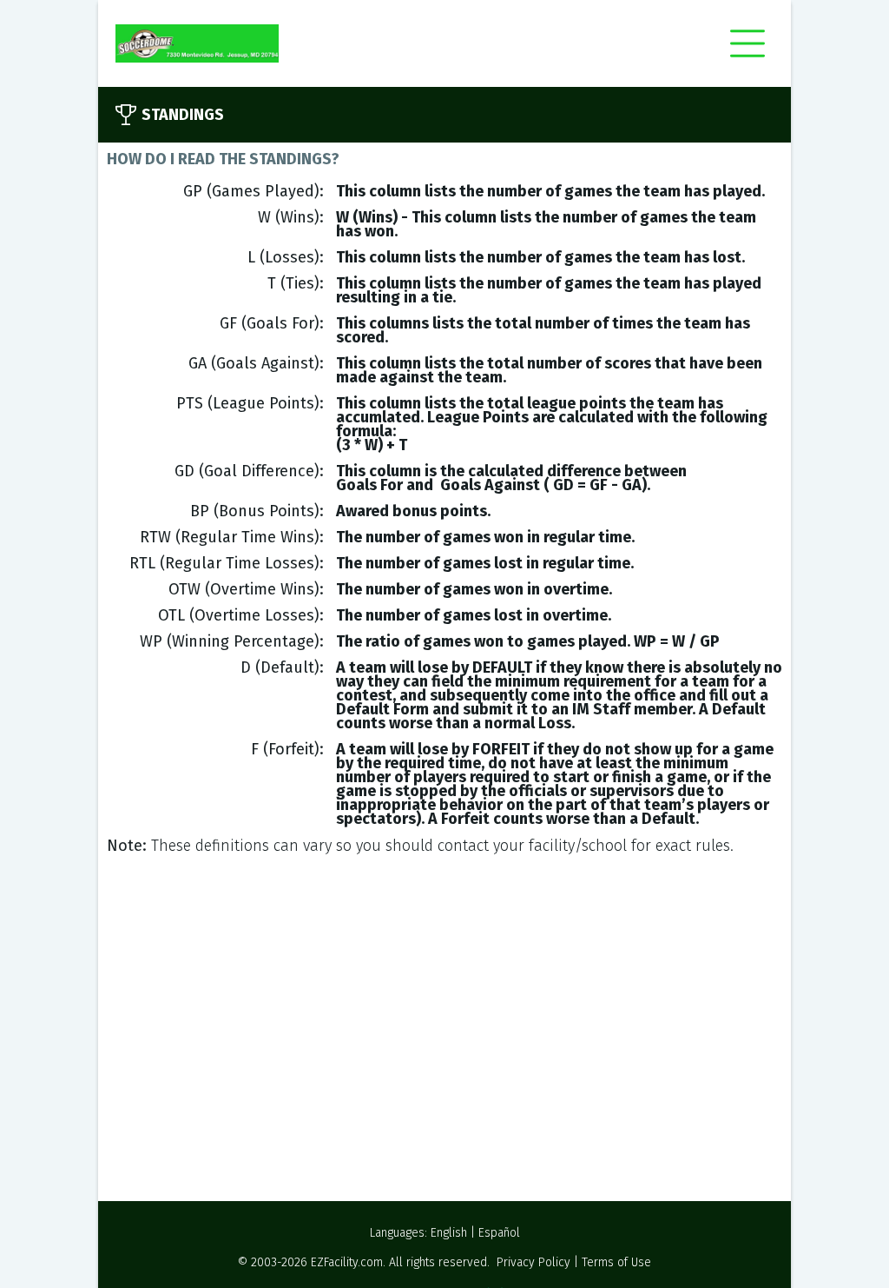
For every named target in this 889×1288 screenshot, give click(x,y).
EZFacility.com (347, 1262)
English (449, 1232)
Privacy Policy (533, 1262)
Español (499, 1232)
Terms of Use (616, 1262)
